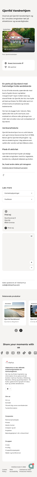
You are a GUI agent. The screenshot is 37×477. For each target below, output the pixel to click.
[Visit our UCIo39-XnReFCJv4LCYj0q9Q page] (13, 353)
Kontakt (8, 403)
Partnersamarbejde (12, 420)
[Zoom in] (31, 262)
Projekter (8, 430)
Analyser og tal (10, 428)
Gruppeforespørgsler (12, 450)
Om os (7, 400)
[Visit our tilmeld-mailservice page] (18, 353)
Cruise (7, 445)
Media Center (10, 425)
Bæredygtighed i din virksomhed (16, 433)
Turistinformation (11, 408)
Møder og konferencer (13, 453)
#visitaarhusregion (21, 168)
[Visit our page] (7, 353)
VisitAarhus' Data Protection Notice (25, 470)
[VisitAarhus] (11, 362)
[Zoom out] (31, 267)
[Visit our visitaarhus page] (1, 353)
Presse (7, 422)
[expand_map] (31, 236)
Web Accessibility (14, 470)
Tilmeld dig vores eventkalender (16, 405)
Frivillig (7, 447)
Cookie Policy (4, 470)
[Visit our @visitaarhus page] (24, 353)
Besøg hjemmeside (14, 63)
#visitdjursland (7, 168)
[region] (18, 252)
